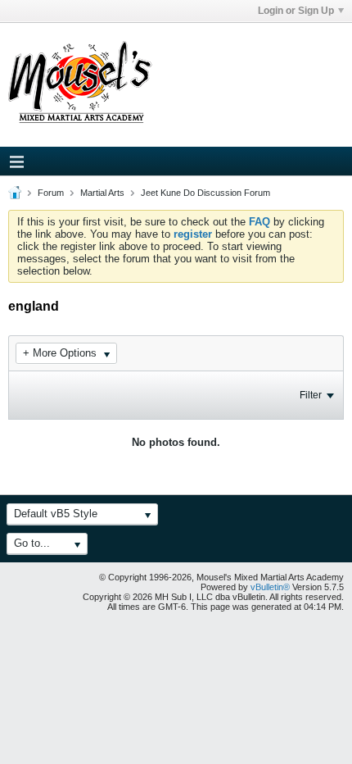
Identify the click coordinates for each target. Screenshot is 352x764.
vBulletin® (270, 587)
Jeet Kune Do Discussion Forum (205, 193)
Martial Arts (102, 193)
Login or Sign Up (296, 10)
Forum (51, 193)
